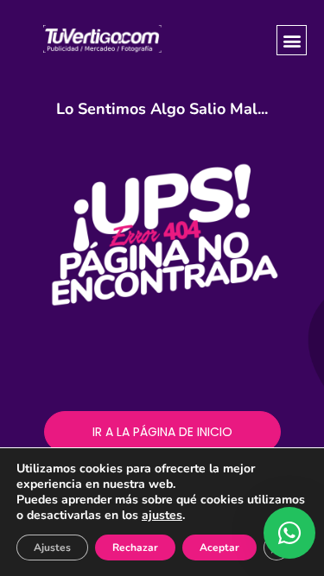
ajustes (162, 515)
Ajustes (52, 547)
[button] (291, 40)
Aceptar (219, 547)
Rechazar (135, 547)
